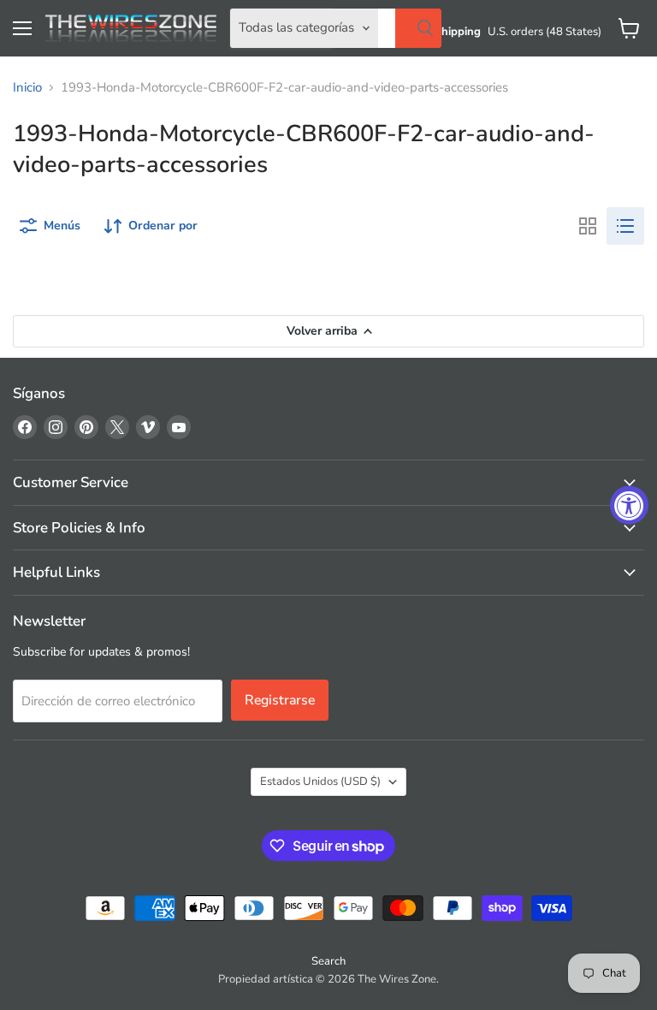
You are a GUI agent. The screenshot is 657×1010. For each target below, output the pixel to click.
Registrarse (280, 700)
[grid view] (588, 226)
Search (328, 961)
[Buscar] (418, 28)
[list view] (625, 226)
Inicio (27, 87)
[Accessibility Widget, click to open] (629, 505)
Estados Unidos (320, 781)
